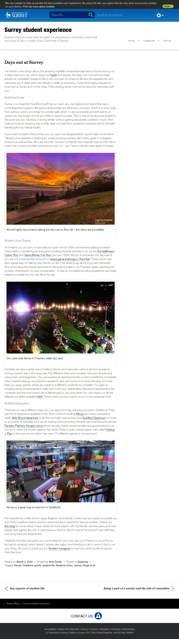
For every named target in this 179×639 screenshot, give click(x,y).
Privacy (84, 629)
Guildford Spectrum (94, 418)
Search (90, 14)
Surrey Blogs (13, 603)
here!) (54, 75)
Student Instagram (59, 548)
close (167, 6)
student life (48, 565)
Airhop (80, 414)
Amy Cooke (55, 561)
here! (40, 396)
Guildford (28, 565)
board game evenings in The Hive (70, 259)
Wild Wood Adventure (25, 418)
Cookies (94, 629)
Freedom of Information (123, 629)
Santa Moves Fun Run (37, 255)
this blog (10, 526)
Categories (149, 41)
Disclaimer (104, 629)
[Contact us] (98, 615)
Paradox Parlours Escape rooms (24, 426)
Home (131, 41)
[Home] (16, 14)
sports (37, 565)
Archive (167, 41)
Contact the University (68, 629)
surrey (77, 565)
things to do (89, 565)
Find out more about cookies (39, 6)
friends (17, 565)
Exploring (83, 561)
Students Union (64, 565)
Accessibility (50, 629)
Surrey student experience (38, 29)
